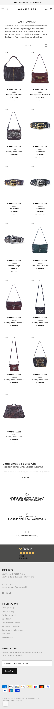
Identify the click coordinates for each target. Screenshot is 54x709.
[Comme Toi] (27, 9)
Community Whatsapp (12, 630)
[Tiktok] (10, 593)
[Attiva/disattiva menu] (3, 9)
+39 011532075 (8, 584)
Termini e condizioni (11, 626)
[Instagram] (7, 593)
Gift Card (6, 634)
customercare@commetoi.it (14, 587)
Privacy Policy (8, 608)
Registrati (9, 671)
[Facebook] (3, 593)
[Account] (45, 9)
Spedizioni (7, 619)
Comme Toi (11, 698)
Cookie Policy (8, 611)
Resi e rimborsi (9, 615)
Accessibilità (7, 637)
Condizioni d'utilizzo (11, 622)
